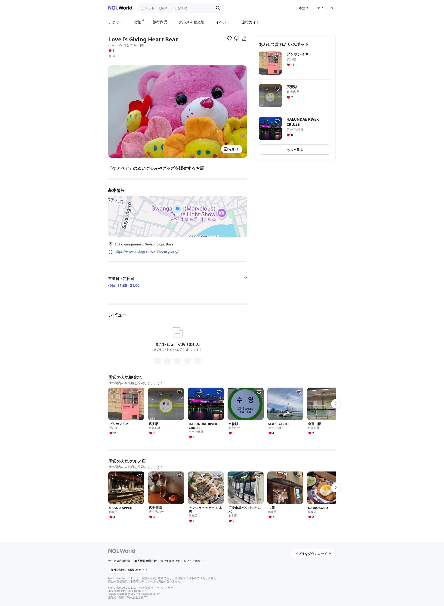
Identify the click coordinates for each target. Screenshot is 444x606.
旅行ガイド (250, 21)
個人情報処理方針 (145, 561)
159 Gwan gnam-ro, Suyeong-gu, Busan (145, 244)
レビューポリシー (195, 561)
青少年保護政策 (170, 561)
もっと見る (295, 149)
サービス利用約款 (119, 561)
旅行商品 (160, 21)
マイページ (325, 8)
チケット (115, 21)
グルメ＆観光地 (191, 21)
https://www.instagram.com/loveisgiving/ (147, 251)
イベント (223, 21)
